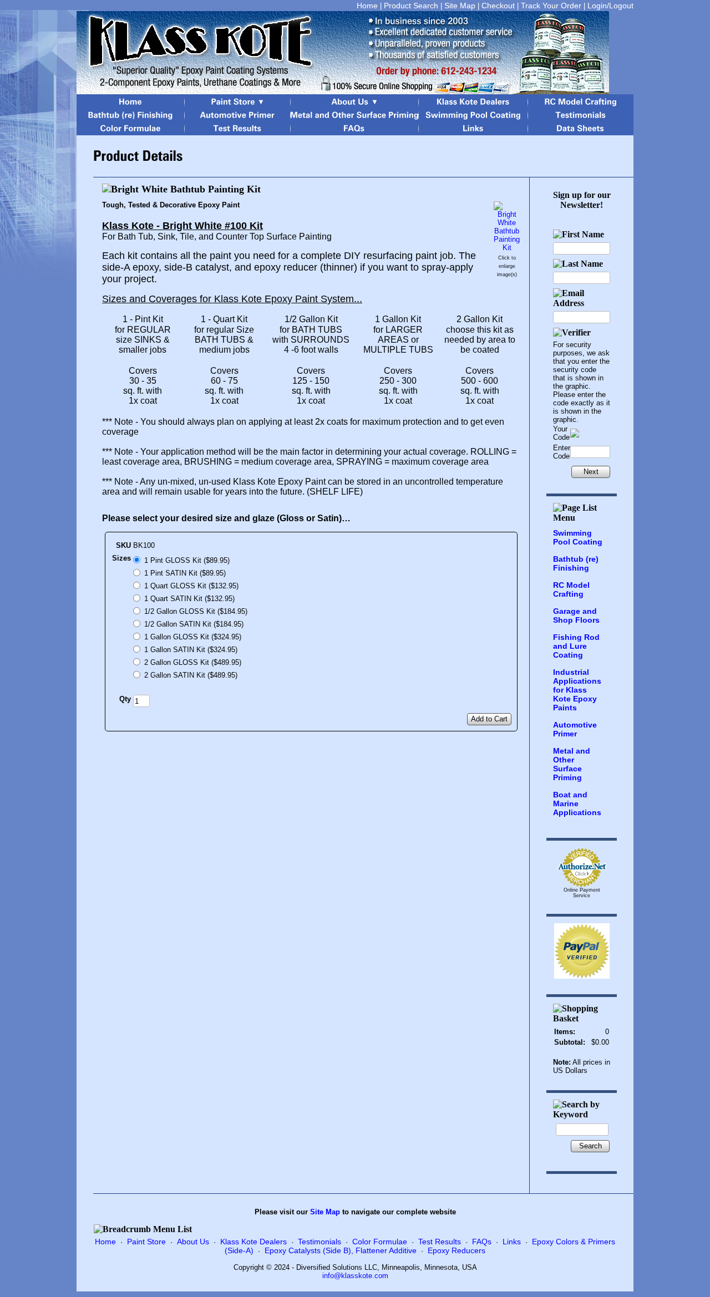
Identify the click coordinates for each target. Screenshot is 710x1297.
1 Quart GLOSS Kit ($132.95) (191, 586)
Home (367, 5)
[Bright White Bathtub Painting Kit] (507, 247)
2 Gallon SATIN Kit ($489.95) (190, 675)
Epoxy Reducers (456, 1250)
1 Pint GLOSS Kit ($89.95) (187, 560)
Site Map (459, 5)
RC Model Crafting (571, 589)
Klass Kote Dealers (253, 1241)
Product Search (411, 5)
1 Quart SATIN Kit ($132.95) (189, 598)
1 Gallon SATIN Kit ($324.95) (190, 649)
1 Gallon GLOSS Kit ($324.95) (192, 637)
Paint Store (146, 1241)
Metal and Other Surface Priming (571, 764)
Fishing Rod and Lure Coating (576, 646)
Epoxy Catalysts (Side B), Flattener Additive (341, 1250)
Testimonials (319, 1241)
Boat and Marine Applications (577, 803)
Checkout (498, 5)
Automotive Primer (575, 729)
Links (512, 1241)
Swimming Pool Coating (577, 537)
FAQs (481, 1241)
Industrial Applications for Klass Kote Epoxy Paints (577, 690)
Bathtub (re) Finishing (576, 563)
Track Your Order (551, 5)
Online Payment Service (582, 892)
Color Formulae (379, 1241)
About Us (193, 1241)
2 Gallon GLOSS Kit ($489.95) (192, 662)
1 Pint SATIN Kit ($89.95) (185, 573)
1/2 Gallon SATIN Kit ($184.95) (194, 624)
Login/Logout (610, 5)
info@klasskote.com (355, 1275)
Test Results (439, 1241)
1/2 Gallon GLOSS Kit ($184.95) (195, 611)
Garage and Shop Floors (576, 615)
